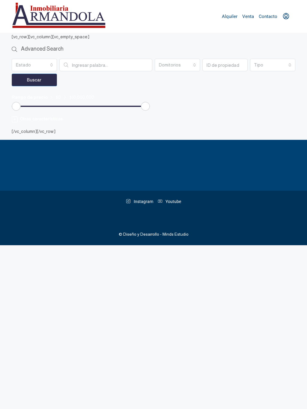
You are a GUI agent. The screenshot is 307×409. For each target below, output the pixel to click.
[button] (153, 119)
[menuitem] (286, 16)
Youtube (173, 201)
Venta (248, 16)
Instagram (143, 201)
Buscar (34, 79)
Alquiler (229, 16)
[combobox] (34, 65)
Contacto (268, 16)
